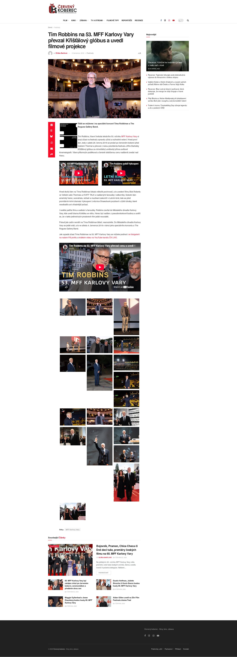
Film (65, 20)
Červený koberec (59, 649)
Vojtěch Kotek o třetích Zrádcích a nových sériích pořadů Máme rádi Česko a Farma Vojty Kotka (167, 83)
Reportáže (127, 20)
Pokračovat (105, 572)
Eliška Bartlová (61, 53)
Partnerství (169, 649)
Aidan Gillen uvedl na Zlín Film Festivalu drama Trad (126, 598)
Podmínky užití (156, 649)
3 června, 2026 (119, 603)
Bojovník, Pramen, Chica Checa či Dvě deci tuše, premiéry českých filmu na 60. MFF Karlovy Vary (117, 549)
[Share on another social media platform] (51, 154)
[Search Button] (188, 20)
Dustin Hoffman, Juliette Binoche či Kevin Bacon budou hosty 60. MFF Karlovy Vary (126, 583)
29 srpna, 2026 (154, 69)
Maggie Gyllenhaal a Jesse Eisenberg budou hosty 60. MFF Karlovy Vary (78, 600)
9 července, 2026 (120, 557)
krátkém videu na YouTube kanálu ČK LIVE (98, 237)
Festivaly (57, 27)
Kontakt (186, 649)
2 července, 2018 (78, 53)
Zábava (83, 20)
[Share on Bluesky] (51, 137)
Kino (73, 20)
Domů (50, 27)
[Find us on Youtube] (174, 20)
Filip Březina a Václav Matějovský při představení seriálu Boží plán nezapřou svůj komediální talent (167, 99)
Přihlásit (178, 649)
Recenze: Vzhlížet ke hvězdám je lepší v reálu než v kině (165, 64)
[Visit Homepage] (63, 8)
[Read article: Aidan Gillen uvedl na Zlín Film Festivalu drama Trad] (103, 601)
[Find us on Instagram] (169, 20)
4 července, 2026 (72, 592)
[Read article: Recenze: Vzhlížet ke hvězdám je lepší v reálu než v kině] (167, 56)
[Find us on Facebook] (161, 20)
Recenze (139, 20)
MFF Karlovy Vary (129, 136)
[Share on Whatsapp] (51, 143)
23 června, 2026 (120, 589)
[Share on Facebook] (51, 125)
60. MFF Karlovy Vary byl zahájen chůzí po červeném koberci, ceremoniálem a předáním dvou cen (76, 584)
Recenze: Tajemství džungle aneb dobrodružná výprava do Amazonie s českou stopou (166, 76)
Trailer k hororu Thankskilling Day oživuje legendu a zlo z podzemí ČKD (167, 106)
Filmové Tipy (113, 20)
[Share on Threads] (51, 131)
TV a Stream (97, 20)
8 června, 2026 (71, 606)
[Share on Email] (51, 149)
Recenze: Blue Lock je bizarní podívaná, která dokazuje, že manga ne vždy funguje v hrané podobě (166, 91)
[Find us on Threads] (165, 20)
